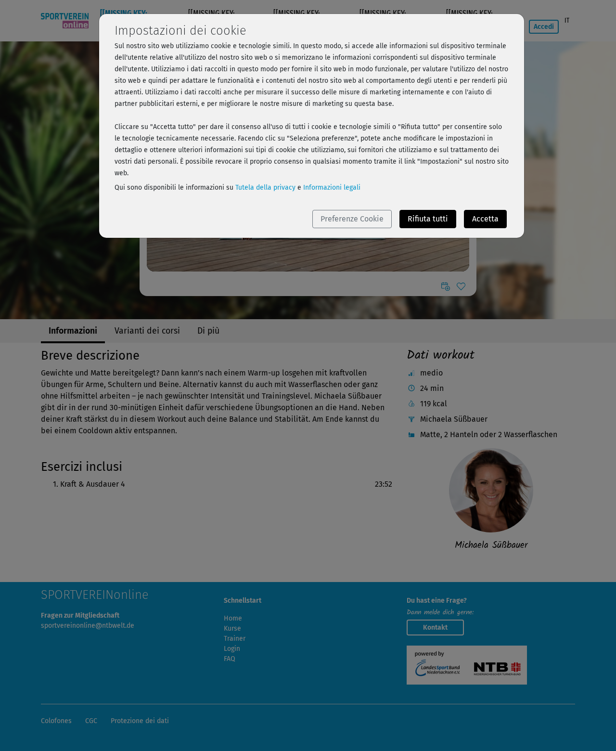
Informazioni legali (331, 187)
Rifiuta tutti (428, 218)
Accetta (485, 218)
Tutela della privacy (265, 187)
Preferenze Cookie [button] (352, 218)
